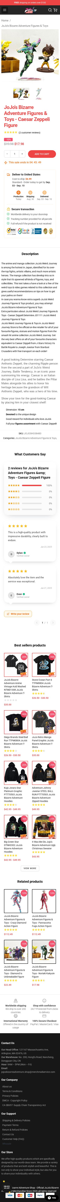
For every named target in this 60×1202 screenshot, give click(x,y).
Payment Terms (10, 1125)
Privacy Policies (10, 1096)
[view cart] (55, 10)
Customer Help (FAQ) (13, 1139)
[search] (50, 10)
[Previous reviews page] (37, 623)
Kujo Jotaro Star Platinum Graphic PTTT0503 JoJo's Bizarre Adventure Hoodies (13, 794)
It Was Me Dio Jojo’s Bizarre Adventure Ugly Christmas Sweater (44, 845)
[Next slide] (53, 57)
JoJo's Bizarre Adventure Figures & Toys (24, 25)
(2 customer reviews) (29, 132)
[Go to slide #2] (39, 94)
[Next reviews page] (53, 623)
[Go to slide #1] (21, 94)
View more (30, 868)
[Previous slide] (6, 57)
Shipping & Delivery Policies (16, 1120)
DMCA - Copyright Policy (14, 1100)
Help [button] (54, 1198)
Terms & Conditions (12, 1091)
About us (7, 1086)
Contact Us (8, 1134)
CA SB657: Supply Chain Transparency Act (24, 1105)
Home (4, 20)
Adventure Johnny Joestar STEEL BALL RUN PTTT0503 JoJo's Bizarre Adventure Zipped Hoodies (43, 794)
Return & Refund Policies (15, 1129)
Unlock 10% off (7, 1187)
